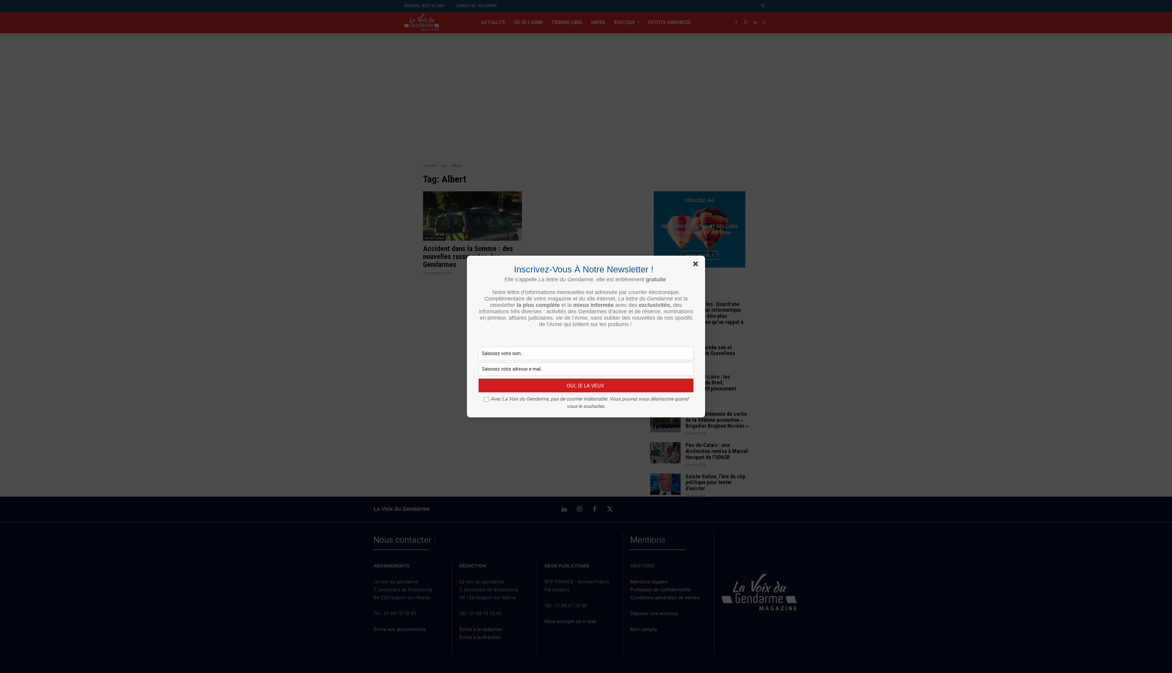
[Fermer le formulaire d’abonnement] (696, 265)
